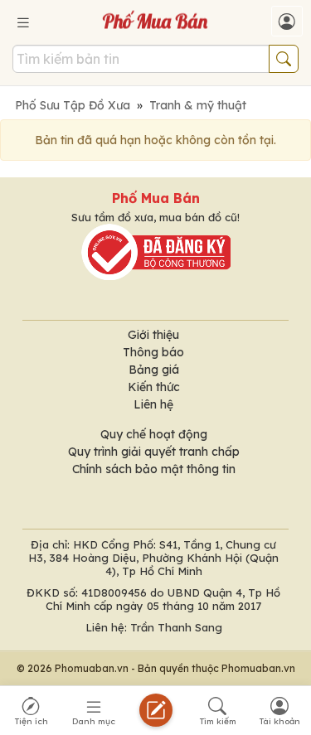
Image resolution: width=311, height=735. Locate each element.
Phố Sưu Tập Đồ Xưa (72, 105)
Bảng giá (154, 369)
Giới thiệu (153, 334)
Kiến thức (154, 387)
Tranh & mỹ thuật (197, 105)
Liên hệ (153, 404)
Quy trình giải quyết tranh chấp (154, 451)
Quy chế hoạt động (153, 434)
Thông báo (153, 352)
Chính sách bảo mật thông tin (154, 469)
